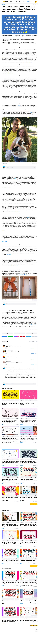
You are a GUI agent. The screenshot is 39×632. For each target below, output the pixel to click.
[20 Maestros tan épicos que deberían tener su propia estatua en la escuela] (28, 517)
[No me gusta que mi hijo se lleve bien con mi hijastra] (10, 575)
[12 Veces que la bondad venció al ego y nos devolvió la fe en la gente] (10, 553)
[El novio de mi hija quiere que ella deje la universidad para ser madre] (28, 611)
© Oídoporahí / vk (9, 254)
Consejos (21, 501)
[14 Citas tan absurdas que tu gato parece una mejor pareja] (28, 553)
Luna (10, 195)
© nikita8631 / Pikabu (23, 274)
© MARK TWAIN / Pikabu (32, 324)
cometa (16, 208)
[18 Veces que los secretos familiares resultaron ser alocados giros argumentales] (10, 490)
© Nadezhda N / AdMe (16, 211)
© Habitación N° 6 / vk (14, 265)
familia (28, 217)
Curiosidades (3, 4)
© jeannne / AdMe (7, 187)
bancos (19, 105)
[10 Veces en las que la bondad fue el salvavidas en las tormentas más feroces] (10, 593)
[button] (7, 333)
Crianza (3, 501)
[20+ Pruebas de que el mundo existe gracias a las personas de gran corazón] (28, 394)
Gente (21, 406)
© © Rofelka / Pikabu (4, 163)
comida (3, 57)
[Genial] (5, 1)
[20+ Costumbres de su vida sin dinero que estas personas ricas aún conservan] (28, 490)
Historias (3, 406)
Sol (15, 178)
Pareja (21, 546)
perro (31, 112)
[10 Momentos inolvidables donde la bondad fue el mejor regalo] (28, 593)
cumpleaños (16, 219)
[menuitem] (11, 1)
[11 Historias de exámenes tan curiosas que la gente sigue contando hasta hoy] (28, 472)
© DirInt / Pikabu (4, 241)
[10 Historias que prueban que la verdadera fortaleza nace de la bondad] (10, 535)
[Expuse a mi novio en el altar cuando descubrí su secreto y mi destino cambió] (28, 535)
